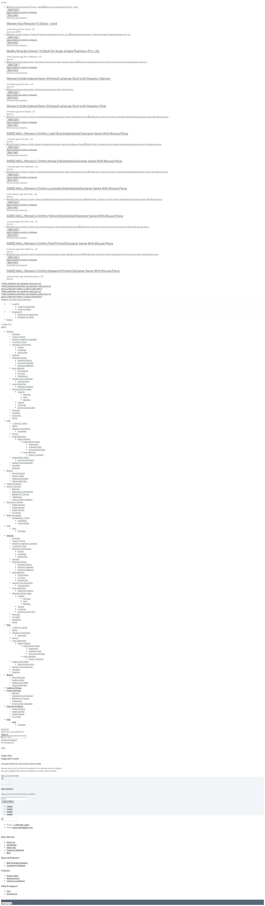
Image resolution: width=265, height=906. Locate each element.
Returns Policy (13, 878)
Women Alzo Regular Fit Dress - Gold (32, 23)
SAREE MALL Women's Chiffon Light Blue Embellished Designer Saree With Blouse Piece (67, 133)
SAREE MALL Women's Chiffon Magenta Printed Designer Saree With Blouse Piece (63, 271)
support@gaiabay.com (22, 827)
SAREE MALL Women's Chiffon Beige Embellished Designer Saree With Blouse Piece (64, 161)
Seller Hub (11, 847)
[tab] (132, 729)
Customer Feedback (16, 865)
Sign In (9, 319)
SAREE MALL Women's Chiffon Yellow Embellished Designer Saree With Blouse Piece (65, 216)
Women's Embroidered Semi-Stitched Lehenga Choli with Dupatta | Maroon (59, 78)
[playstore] (1, 832)
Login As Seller (24, 309)
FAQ (8, 891)
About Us (11, 842)
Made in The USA (9, 299)
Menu (3, 327)
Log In (15, 304)
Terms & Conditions (16, 881)
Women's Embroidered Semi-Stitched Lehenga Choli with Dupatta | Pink (56, 106)
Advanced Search (9, 740)
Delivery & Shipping (15, 850)
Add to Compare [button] (29, 12)
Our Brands (12, 845)
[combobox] (14, 737)
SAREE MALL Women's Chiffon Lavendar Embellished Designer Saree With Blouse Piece (67, 188)
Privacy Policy (13, 875)
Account (5, 729)
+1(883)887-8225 (21, 824)
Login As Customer (26, 306)
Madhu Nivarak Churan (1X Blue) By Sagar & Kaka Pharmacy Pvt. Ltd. (53, 51)
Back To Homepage (10, 775)
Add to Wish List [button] (14, 12)
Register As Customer (28, 314)
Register (17, 312)
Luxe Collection (24, 299)
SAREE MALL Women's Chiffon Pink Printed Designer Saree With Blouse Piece (60, 243)
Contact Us (12, 893)
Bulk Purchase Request (17, 863)
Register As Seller (26, 317)
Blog (9, 852)
